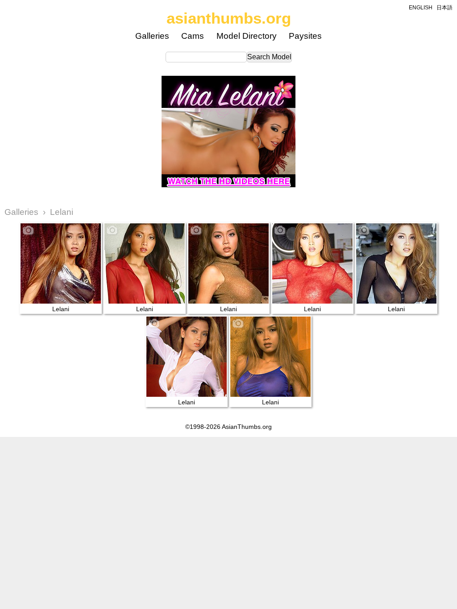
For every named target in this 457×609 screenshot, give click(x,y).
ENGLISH (420, 7)
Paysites (305, 36)
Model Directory (246, 36)
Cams (192, 36)
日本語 (444, 7)
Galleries (152, 36)
